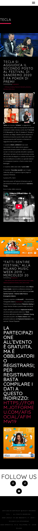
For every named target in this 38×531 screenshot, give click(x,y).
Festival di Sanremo (20, 87)
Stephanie (6, 282)
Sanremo (28, 87)
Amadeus (12, 87)
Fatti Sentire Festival (17, 280)
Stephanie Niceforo (14, 282)
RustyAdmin (15, 84)
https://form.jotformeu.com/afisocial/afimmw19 (18, 412)
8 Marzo (7, 87)
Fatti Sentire (8, 280)
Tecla (13, 89)
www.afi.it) (19, 302)
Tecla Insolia (26, 282)
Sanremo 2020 (7, 89)
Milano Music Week (28, 280)
